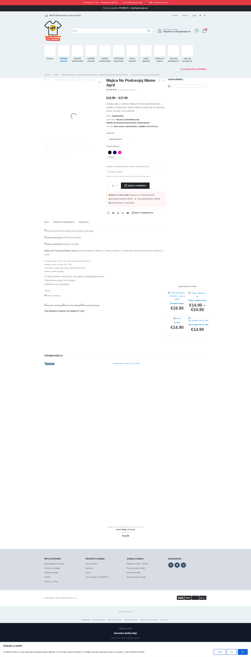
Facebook (108, 213)
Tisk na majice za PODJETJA (97, 577)
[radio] (110, 152)
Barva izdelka (113, 146)
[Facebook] (200, 15)
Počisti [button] (111, 157)
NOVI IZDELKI (146, 60)
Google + (123, 213)
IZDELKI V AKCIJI (159, 60)
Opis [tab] (46, 222)
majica (122, 126)
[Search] (148, 31)
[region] (125, 649)
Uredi (220, 652)
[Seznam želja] (196, 31)
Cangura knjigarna (98, 620)
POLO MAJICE (132, 60)
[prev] (159, 80)
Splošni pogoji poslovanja (54, 564)
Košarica (185, 15)
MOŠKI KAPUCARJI (104, 60)
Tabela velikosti (91, 564)
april (115, 126)
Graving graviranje (130, 620)
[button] (1, 608)
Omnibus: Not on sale (148, 126)
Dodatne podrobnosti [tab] (63, 222)
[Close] (248, 644)
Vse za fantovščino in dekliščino (193, 69)
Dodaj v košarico (137, 186)
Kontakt (175, 15)
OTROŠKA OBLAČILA (118, 60)
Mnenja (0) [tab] (84, 222)
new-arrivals (132, 126)
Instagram (183, 565)
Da (243, 652)
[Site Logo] (53, 31)
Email (128, 213)
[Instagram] (204, 15)
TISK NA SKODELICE (173, 60)
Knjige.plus (165, 620)
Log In (194, 15)
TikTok (88, 573)
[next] (163, 80)
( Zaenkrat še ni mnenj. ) (127, 90)
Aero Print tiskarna (114, 620)
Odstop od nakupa (51, 573)
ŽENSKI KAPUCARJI (77, 60)
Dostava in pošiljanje (52, 568)
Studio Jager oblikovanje (149, 620)
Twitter (113, 213)
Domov (50, 59)
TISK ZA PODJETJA (187, 60)
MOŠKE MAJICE (91, 60)
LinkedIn (118, 213)
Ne (232, 652)
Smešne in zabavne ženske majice (121, 123)
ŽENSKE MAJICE (63, 60)
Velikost (110, 133)
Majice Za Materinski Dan (128, 120)
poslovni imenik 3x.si (125, 612)
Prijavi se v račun (51, 581)
